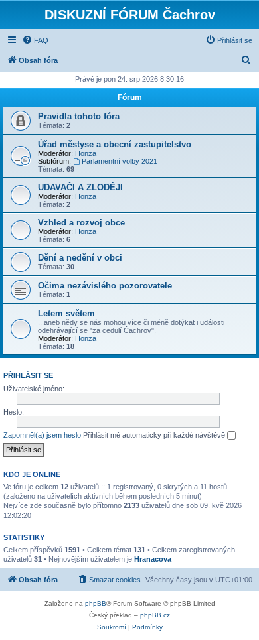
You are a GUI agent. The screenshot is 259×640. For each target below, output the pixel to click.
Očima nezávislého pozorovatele (105, 285)
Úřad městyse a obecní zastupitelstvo (114, 144)
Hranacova (152, 559)
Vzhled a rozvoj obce (81, 222)
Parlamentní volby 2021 (119, 161)
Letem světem (66, 313)
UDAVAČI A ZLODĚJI (80, 187)
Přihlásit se (28, 375)
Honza (85, 153)
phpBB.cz (155, 615)
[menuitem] (35, 40)
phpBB (95, 603)
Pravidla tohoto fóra (79, 116)
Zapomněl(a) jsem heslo (42, 435)
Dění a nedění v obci (80, 258)
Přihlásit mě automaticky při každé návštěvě (155, 435)
